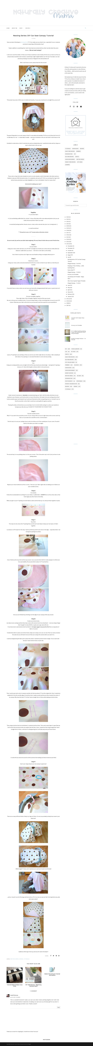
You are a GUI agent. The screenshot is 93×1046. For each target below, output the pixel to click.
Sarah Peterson (14, 995)
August (69, 255)
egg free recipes (69, 156)
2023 (67, 219)
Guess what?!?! (71, 270)
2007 (67, 305)
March (69, 292)
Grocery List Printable (73, 274)
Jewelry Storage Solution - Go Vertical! (78, 339)
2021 (67, 223)
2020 (67, 226)
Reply (59, 1007)
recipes (82, 148)
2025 (67, 217)
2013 (67, 241)
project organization (71, 383)
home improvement (70, 159)
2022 (67, 221)
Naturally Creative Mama (15, 1044)
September (70, 252)
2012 (67, 243)
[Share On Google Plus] (59, 956)
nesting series (15, 958)
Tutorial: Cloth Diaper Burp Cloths (77, 318)
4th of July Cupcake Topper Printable (76, 281)
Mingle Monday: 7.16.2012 (74, 263)
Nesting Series (24, 42)
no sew (79, 375)
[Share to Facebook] (51, 956)
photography (68, 381)
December (70, 246)
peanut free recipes (70, 162)
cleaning (67, 164)
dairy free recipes (70, 151)
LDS (66, 351)
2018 (67, 230)
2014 (67, 239)
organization (68, 378)
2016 (67, 234)
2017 (67, 232)
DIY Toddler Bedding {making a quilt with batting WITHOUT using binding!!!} (78, 332)
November (70, 248)
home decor (75, 148)
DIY (66, 348)
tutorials (26, 958)
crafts (77, 156)
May (69, 287)
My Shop (73, 351)
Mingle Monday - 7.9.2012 (74, 272)
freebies (78, 151)
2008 (67, 303)
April (69, 289)
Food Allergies (75, 348)
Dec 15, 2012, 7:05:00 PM (15, 997)
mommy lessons (69, 373)
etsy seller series (70, 362)
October (70, 250)
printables (79, 381)
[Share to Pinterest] (56, 956)
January (69, 296)
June (69, 285)
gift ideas (79, 162)
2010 (67, 301)
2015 (67, 237)
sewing (21, 958)
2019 (67, 228)
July (69, 257)
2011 (67, 298)
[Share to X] (53, 956)
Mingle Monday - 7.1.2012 (74, 283)
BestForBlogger (28, 1044)
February (70, 294)
